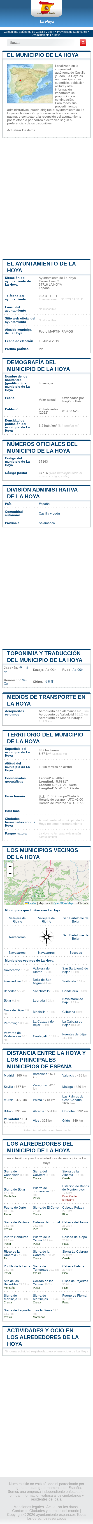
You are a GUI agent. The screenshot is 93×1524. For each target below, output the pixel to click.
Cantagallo (40, 1036)
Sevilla (8, 1086)
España (44, 504)
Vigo (36, 1120)
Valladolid (11, 1119)
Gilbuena (68, 1012)
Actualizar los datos (21, 130)
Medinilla (39, 1012)
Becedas (76, 952)
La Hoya (47, 21)
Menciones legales (29, 1507)
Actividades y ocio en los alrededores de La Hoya (43, 1337)
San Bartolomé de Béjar (75, 919)
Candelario (70, 991)
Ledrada (39, 1000)
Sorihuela (69, 981)
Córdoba (68, 1111)
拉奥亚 (49, 681)
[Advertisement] (46, 198)
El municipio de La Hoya (43, 55)
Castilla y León (49, 513)
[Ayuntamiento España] (46, 8)
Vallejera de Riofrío (17, 919)
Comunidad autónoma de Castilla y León (29, 31)
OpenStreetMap (63, 903)
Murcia (9, 1100)
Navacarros (17, 937)
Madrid (9, 1075)
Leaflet (32, 903)
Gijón (66, 1120)
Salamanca (47, 523)
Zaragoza (40, 1085)
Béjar (7, 1000)
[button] (10, 866)
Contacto (19, 1511)
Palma (37, 1100)
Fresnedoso (12, 981)
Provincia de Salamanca (72, 31)
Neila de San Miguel (42, 981)
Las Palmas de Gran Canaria (73, 1098)
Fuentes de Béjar (74, 1034)
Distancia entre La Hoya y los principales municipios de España (46, 1060)
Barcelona (40, 1074)
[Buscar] (83, 42)
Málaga (67, 1086)
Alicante (38, 1111)
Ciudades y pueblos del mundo (54, 1511)
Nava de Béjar (14, 1010)
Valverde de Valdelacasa (12, 1034)
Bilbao (8, 1111)
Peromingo (11, 1023)
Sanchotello (41, 991)
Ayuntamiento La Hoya (46, 35)
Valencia (68, 1075)
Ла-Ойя (78, 669)
